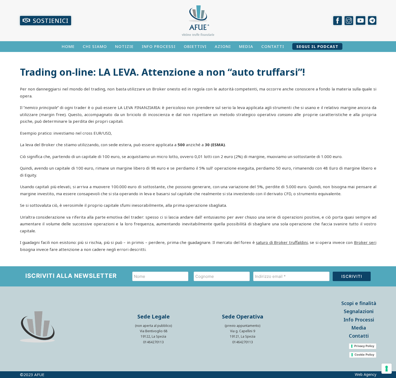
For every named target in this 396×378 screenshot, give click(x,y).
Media (246, 46)
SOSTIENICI (50, 20)
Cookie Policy (364, 354)
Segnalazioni (359, 311)
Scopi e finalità (358, 303)
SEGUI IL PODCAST (317, 46)
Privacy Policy (364, 346)
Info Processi (159, 46)
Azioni (223, 46)
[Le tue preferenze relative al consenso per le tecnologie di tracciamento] (386, 368)
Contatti (272, 46)
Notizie (124, 46)
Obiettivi (195, 46)
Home (68, 46)
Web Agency (365, 374)
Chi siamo (95, 46)
